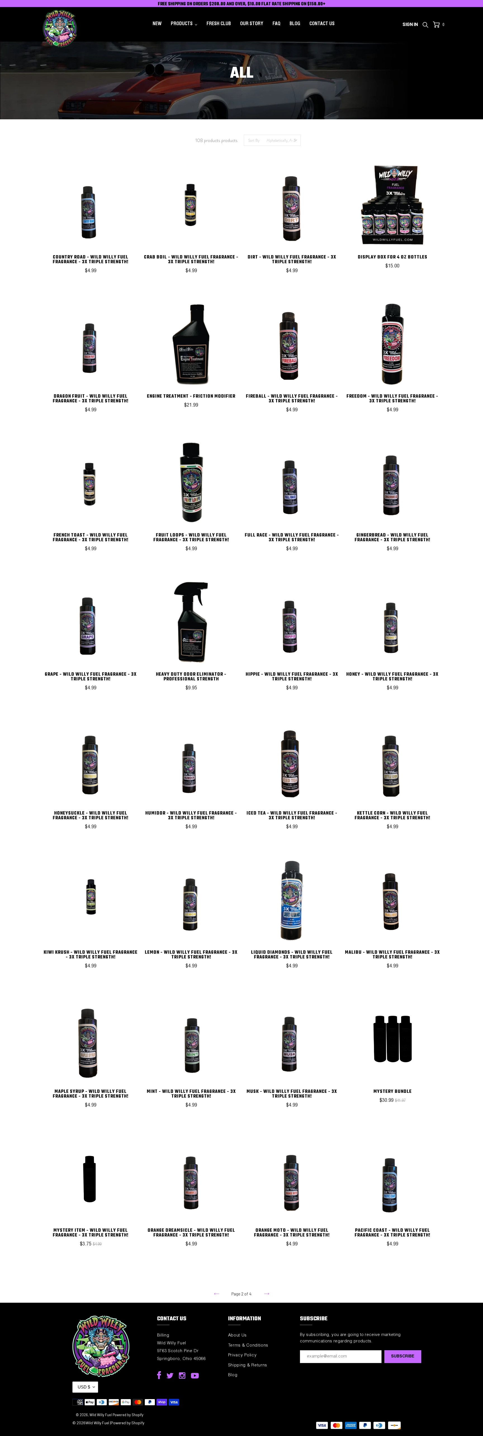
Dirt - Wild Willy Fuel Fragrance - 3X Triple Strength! (292, 259)
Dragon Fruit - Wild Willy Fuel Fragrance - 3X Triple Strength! (91, 399)
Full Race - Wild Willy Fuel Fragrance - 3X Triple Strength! (292, 537)
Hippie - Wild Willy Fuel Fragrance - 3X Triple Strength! (292, 677)
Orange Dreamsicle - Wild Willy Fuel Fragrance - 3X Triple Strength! (191, 1233)
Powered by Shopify (128, 1415)
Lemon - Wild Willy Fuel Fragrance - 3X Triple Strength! (191, 955)
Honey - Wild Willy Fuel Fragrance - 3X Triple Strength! (392, 677)
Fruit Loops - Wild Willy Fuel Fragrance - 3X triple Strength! (191, 537)
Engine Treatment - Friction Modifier (191, 396)
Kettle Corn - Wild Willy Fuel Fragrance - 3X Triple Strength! (392, 816)
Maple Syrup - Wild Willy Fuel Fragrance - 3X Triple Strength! (91, 1094)
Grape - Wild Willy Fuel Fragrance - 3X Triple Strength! (91, 677)
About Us (237, 1335)
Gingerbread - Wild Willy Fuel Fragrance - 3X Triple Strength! (392, 537)
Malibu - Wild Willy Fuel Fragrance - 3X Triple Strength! (392, 955)
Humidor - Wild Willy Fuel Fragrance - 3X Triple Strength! (191, 816)
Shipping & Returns (247, 1365)
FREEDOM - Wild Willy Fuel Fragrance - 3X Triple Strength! (392, 399)
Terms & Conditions (248, 1346)
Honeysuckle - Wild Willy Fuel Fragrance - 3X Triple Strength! (91, 816)
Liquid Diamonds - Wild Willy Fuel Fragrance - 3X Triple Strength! (292, 955)
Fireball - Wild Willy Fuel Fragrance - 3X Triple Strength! (292, 399)
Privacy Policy (242, 1355)
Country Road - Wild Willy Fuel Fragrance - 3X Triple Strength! (91, 259)
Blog (233, 1375)
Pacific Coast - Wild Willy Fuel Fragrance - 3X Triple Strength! (392, 1233)
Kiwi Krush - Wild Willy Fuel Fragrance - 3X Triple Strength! (91, 955)
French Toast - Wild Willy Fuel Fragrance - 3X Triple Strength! (91, 537)
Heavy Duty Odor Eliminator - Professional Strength (191, 677)
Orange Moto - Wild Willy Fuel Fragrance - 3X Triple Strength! (292, 1233)
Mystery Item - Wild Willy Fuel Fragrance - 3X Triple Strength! (91, 1233)
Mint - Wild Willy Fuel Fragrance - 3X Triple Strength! (191, 1094)
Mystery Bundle (392, 1091)
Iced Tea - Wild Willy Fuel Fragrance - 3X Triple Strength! (292, 816)
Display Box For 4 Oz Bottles (392, 257)
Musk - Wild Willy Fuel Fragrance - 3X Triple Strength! (292, 1094)
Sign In (411, 24)
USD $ (84, 1387)
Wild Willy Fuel (100, 1415)
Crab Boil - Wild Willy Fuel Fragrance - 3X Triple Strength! (191, 259)
